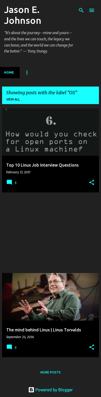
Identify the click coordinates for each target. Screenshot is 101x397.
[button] (92, 182)
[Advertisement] (50, 233)
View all (13, 99)
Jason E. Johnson (22, 15)
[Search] (81, 10)
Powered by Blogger (53, 389)
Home (9, 72)
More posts (50, 372)
